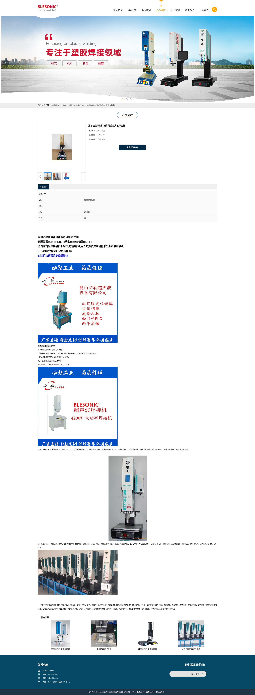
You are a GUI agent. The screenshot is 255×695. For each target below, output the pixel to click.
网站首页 (55, 105)
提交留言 (195, 674)
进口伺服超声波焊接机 (191, 649)
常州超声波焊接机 (104, 649)
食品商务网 (160, 692)
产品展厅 (64, 105)
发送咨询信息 (132, 147)
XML (133, 692)
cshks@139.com (53, 678)
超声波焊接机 (75, 105)
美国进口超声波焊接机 (147, 649)
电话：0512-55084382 (50, 674)
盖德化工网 (150, 692)
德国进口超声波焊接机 (60, 649)
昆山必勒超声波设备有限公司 (119, 692)
